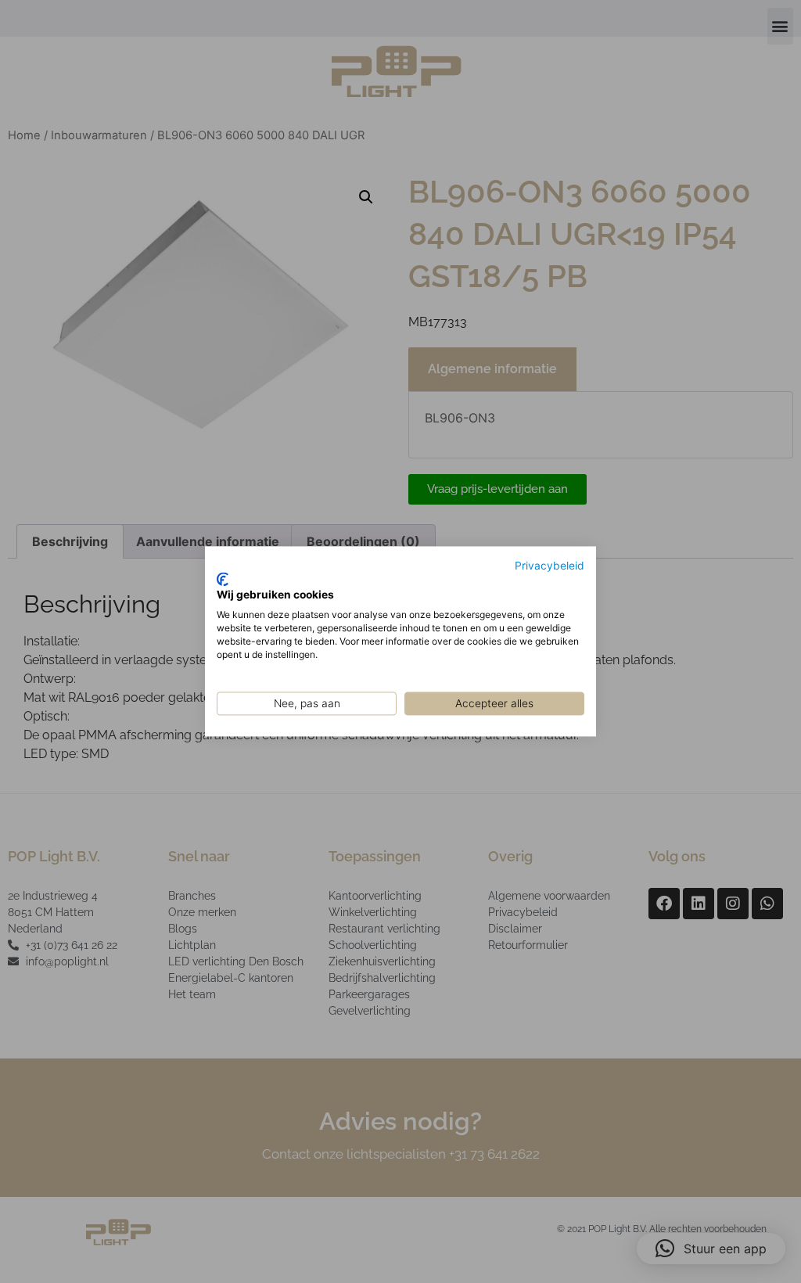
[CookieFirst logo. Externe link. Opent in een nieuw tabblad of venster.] (222, 579)
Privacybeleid (549, 565)
